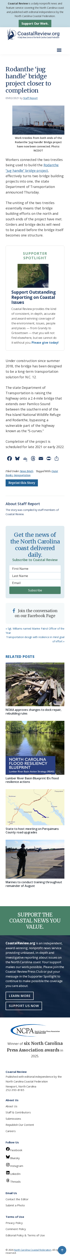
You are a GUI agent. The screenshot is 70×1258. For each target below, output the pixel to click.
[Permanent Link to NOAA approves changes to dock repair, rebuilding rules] (35, 684)
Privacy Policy (14, 1223)
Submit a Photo (15, 1205)
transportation (22, 475)
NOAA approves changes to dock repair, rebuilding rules (33, 711)
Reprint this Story (21, 483)
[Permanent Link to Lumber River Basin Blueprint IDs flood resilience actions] (35, 748)
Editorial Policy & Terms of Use (25, 1235)
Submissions (13, 1118)
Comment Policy (16, 1229)
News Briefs (26, 471)
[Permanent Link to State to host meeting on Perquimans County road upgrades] (35, 807)
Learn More (19, 996)
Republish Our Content (20, 1125)
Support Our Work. (35, 23)
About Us (11, 1106)
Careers (11, 1131)
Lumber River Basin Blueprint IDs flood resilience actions (32, 780)
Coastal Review (18, 3)
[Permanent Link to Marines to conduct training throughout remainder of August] (35, 859)
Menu (60, 48)
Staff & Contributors (18, 1112)
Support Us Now (24, 1006)
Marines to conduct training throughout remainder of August (34, 884)
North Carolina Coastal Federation (27, 1081)
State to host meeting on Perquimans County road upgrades (32, 830)
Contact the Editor (17, 1199)
